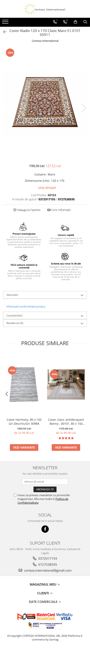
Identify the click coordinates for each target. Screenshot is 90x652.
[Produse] (5, 23)
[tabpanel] (45, 103)
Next (83, 108)
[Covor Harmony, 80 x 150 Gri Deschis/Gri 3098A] (24, 384)
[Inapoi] (3, 32)
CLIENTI (43, 593)
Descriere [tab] (12, 295)
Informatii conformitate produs (25, 306)
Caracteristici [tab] (14, 315)
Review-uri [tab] (14, 323)
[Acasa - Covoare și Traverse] (45, 9)
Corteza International (45, 41)
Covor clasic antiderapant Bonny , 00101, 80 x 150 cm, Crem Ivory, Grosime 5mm (66, 422)
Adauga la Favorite (28, 210)
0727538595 (47, 564)
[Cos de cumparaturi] (75, 22)
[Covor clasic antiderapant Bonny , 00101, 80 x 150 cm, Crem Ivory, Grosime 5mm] (66, 384)
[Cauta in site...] (85, 22)
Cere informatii (60, 210)
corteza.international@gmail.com (47, 570)
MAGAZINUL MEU (43, 584)
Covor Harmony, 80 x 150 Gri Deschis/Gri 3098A (24, 422)
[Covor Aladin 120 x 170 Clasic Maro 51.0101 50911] (45, 103)
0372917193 (47, 558)
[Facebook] (45, 529)
